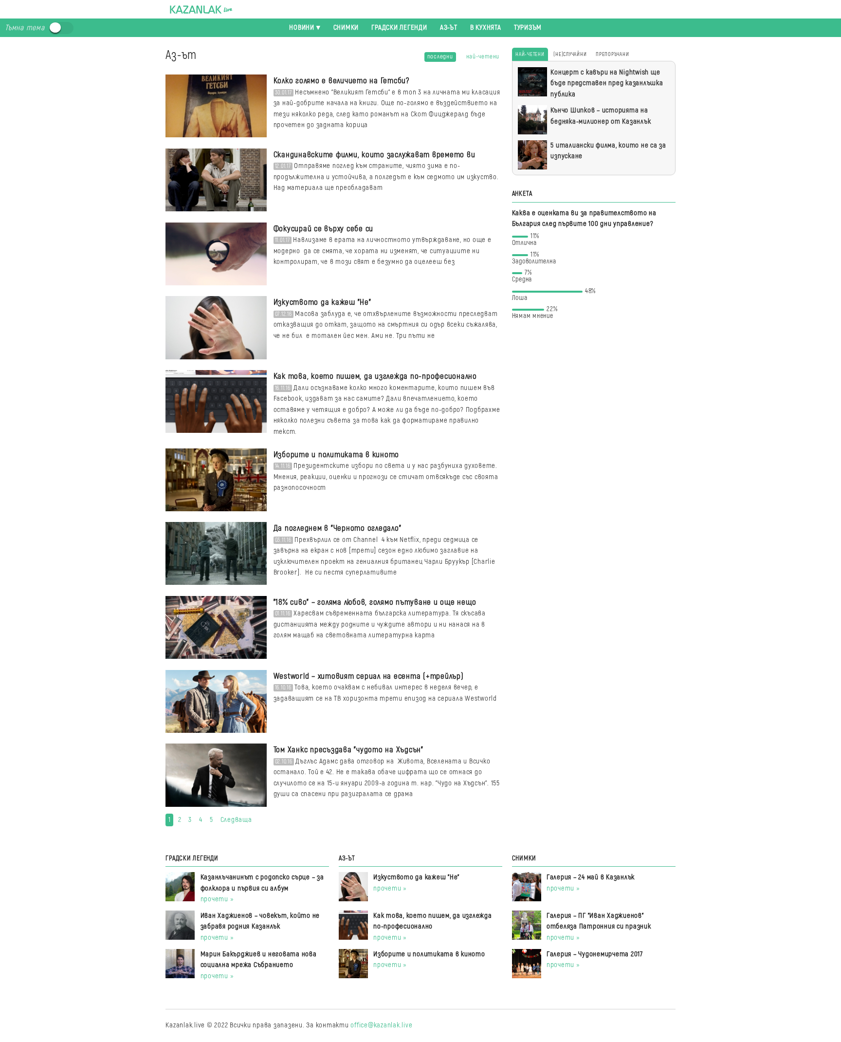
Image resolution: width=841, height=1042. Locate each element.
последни (440, 56)
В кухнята (485, 27)
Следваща (236, 819)
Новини (301, 27)
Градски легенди (399, 27)
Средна (522, 277)
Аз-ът (448, 27)
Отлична (526, 241)
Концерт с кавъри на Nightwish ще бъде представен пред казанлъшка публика (606, 83)
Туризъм (528, 27)
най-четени (483, 56)
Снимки (346, 27)
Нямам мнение (535, 314)
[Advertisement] (594, 400)
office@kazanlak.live (381, 1025)
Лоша (554, 296)
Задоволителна (534, 259)
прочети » (217, 899)
